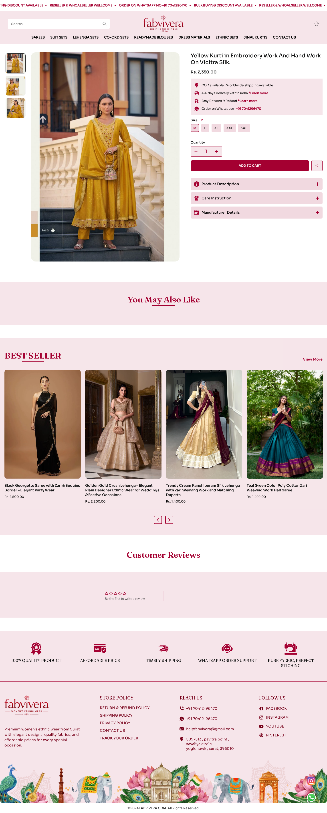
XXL (229, 128)
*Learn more (258, 93)
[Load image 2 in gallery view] (16, 86)
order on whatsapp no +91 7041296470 (125, 5)
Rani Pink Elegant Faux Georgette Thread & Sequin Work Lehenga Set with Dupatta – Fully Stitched (285, 490)
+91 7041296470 (248, 109)
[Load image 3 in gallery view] (16, 108)
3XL (244, 128)
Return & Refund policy (124, 708)
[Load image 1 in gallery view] (16, 63)
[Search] (104, 24)
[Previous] (158, 520)
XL (216, 128)
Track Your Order (119, 738)
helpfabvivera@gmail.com (210, 729)
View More (313, 360)
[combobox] (59, 24)
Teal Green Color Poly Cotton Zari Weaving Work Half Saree (196, 488)
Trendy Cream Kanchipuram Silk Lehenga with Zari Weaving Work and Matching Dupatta (122, 490)
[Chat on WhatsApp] (313, 799)
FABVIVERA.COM (152, 808)
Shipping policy (116, 715)
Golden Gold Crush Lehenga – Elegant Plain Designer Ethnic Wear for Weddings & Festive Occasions (41, 490)
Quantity (198, 142)
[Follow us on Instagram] (313, 783)
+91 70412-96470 (201, 708)
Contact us (112, 730)
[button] (316, 23)
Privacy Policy (115, 723)
